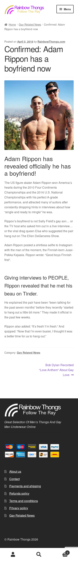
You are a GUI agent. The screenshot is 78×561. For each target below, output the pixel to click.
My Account (13, 554)
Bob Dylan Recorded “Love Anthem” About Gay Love (56, 370)
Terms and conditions (23, 501)
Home (12, 24)
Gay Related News (30, 24)
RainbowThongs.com (51, 41)
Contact (14, 479)
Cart (60, 551)
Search (39, 554)
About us (15, 471)
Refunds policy (19, 493)
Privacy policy (18, 508)
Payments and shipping (25, 486)
